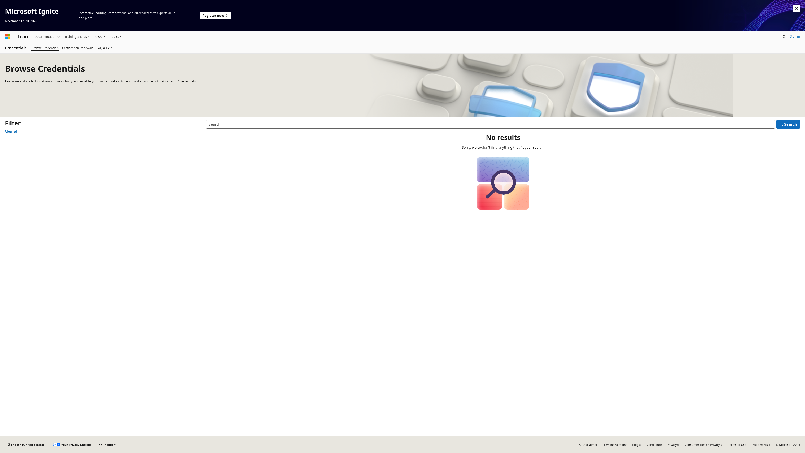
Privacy (672, 445)
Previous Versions (614, 445)
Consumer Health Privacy (702, 445)
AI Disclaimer (588, 445)
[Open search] (784, 36)
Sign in (795, 36)
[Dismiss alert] (796, 8)
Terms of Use (737, 445)
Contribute (654, 445)
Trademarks (759, 445)
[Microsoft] (7, 36)
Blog (635, 445)
